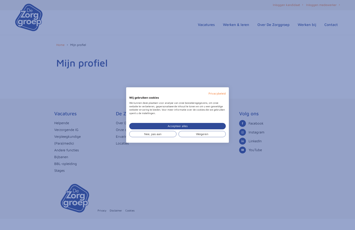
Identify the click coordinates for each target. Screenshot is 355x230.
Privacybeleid (217, 93)
